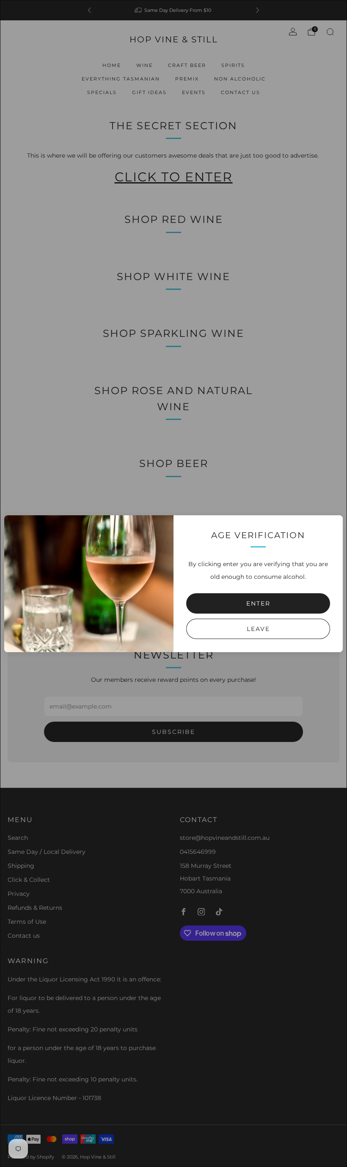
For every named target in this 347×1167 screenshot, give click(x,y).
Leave (258, 629)
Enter (258, 603)
